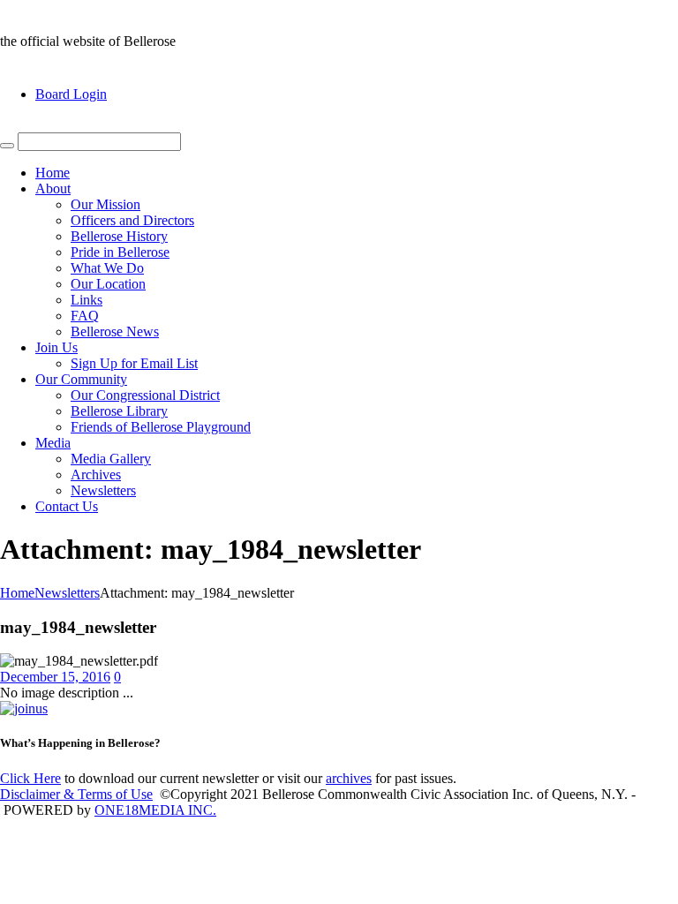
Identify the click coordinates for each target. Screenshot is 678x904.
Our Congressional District (145, 395)
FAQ (85, 315)
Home (52, 172)
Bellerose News (115, 331)
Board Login (71, 94)
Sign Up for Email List (134, 363)
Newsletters (103, 490)
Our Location (108, 283)
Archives (96, 474)
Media (53, 442)
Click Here (30, 778)
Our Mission (105, 204)
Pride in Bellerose (120, 252)
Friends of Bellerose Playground (161, 426)
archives (349, 778)
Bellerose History (119, 236)
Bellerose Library (119, 410)
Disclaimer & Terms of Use (76, 794)
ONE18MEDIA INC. (155, 809)
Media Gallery (111, 458)
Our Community (81, 379)
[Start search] (7, 145)
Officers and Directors (132, 220)
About (53, 188)
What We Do (107, 267)
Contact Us (66, 506)
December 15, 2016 (55, 676)
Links (86, 299)
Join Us (56, 347)
